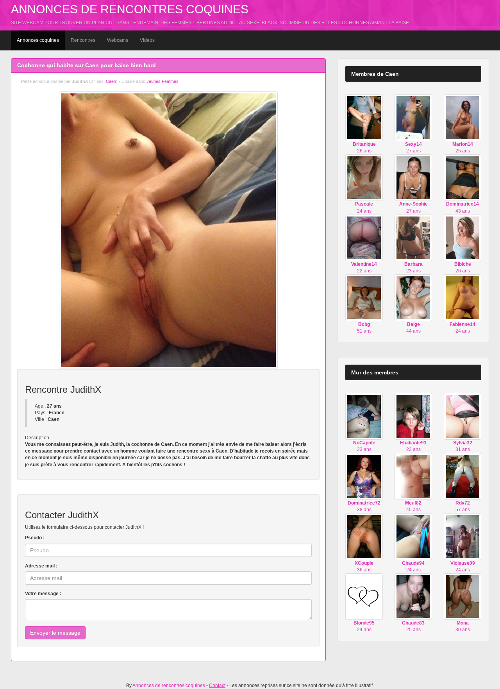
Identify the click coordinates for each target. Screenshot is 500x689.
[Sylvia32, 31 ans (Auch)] (462, 416)
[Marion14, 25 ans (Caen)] (462, 117)
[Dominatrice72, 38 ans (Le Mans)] (364, 476)
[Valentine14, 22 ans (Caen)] (364, 237)
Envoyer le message (55, 633)
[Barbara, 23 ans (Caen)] (413, 237)
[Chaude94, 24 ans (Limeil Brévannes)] (413, 536)
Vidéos (147, 40)
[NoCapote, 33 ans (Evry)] (364, 416)
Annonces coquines (38, 40)
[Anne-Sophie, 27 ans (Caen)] (413, 177)
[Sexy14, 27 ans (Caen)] (413, 117)
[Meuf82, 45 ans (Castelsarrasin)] (413, 476)
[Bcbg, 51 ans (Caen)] (364, 297)
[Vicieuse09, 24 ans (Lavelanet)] (462, 536)
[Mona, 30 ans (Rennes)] (462, 596)
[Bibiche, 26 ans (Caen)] (462, 237)
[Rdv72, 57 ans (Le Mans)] (462, 476)
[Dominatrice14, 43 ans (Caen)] (462, 177)
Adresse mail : (41, 566)
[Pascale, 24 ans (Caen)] (364, 177)
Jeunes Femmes (162, 81)
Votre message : (43, 593)
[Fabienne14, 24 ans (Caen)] (462, 297)
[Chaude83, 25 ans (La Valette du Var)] (413, 596)
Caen (111, 81)
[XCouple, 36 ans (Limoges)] (364, 536)
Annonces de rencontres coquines (129, 9)
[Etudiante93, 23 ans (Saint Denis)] (413, 416)
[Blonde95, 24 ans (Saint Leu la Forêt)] (364, 596)
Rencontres (83, 40)
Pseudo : (35, 537)
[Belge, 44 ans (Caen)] (413, 297)
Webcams (117, 40)
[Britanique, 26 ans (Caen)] (364, 117)
